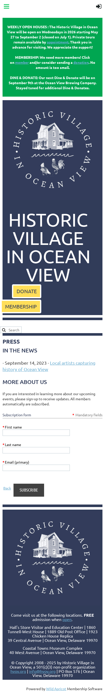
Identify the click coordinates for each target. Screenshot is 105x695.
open (67, 619)
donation (81, 62)
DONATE (27, 291)
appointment (58, 42)
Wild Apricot (56, 688)
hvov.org (18, 671)
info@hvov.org (42, 671)
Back (7, 488)
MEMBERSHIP (21, 306)
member (22, 62)
